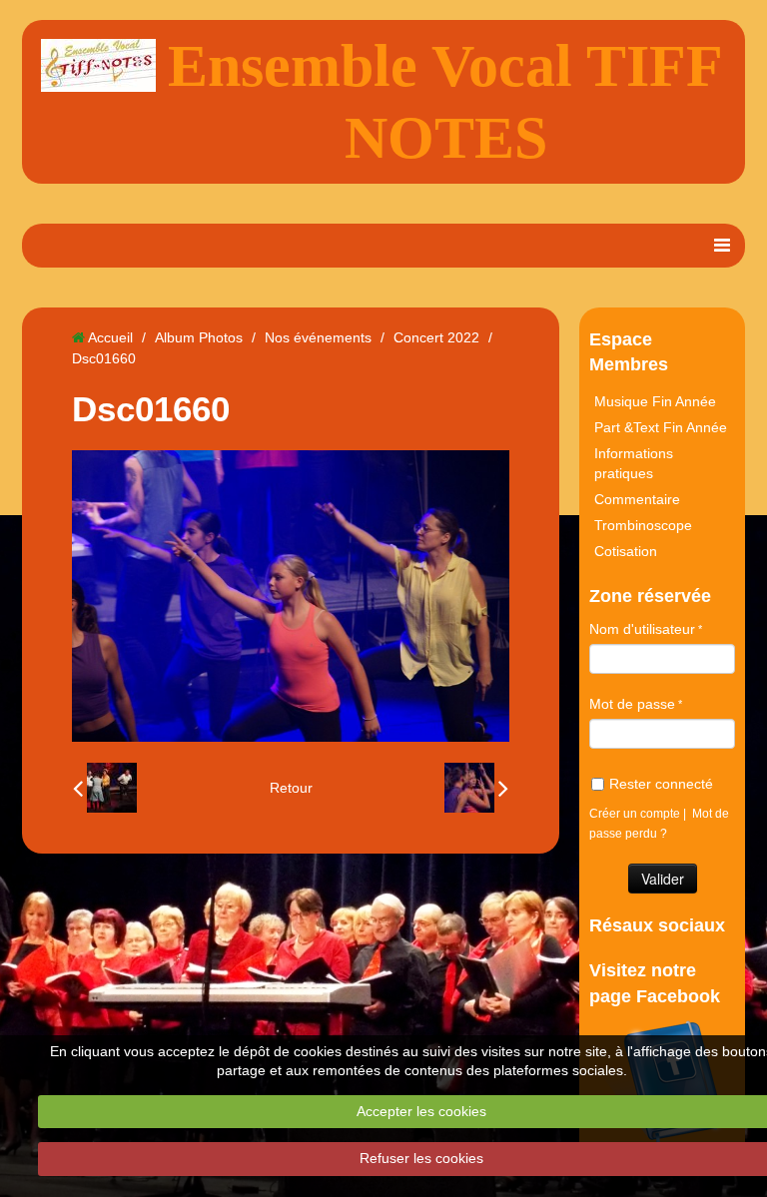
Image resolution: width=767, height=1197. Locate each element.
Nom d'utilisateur (642, 629)
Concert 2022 (436, 337)
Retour (291, 788)
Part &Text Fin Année (660, 427)
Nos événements (318, 337)
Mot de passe (632, 704)
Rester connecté (661, 784)
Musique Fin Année (655, 401)
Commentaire (637, 499)
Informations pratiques (633, 463)
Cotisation (625, 551)
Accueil (110, 337)
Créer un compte (634, 814)
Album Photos (199, 337)
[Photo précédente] (105, 788)
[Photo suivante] (476, 788)
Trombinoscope (643, 525)
